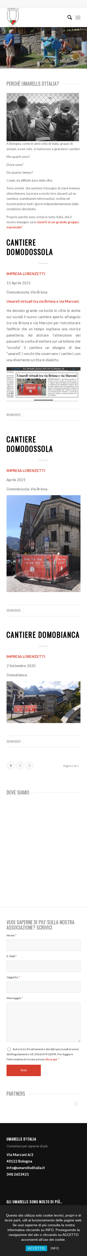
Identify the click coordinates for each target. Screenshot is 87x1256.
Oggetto (13, 977)
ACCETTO (36, 1248)
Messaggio (15, 998)
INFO (55, 1248)
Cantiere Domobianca (43, 634)
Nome (11, 935)
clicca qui (51, 1059)
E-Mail (12, 956)
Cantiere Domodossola (30, 247)
